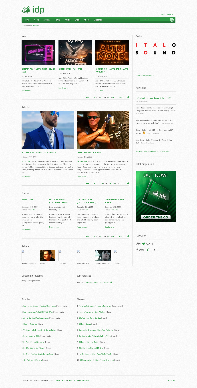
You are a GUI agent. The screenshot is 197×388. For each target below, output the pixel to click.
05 (109, 97)
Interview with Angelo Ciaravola (39, 152)
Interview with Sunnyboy (89, 152)
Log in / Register (166, 14)
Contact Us (84, 380)
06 (113, 97)
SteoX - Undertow (30, 324)
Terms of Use (73, 380)
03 (101, 97)
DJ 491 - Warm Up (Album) (34, 348)
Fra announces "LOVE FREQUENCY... (38, 312)
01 (95, 97)
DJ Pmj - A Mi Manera (33, 360)
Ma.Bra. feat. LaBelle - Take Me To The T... (95, 354)
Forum (57, 20)
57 (120, 183)
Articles (47, 20)
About (86, 20)
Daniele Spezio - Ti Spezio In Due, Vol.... (95, 336)
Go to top (171, 380)
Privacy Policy (61, 380)
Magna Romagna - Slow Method (98, 282)
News (36, 20)
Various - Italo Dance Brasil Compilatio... (39, 330)
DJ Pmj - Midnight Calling (33, 342)
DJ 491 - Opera (28, 200)
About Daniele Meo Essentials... (36, 318)
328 (120, 97)
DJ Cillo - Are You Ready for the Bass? (38, 354)
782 (120, 236)
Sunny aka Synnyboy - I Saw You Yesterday (96, 330)
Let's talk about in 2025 (153, 98)
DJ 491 (32, 210)
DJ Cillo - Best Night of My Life (91, 348)
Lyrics (77, 20)
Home (26, 20)
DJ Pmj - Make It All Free (70, 69)
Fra (59, 210)
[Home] (33, 10)
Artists (67, 20)
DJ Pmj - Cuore (85, 324)
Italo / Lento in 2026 (31, 336)
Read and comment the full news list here (152, 152)
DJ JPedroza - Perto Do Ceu (90, 318)
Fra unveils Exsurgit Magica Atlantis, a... (39, 306)
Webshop (98, 20)
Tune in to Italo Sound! (145, 76)
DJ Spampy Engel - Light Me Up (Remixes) (97, 360)
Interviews (27, 161)
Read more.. (26, 91)
